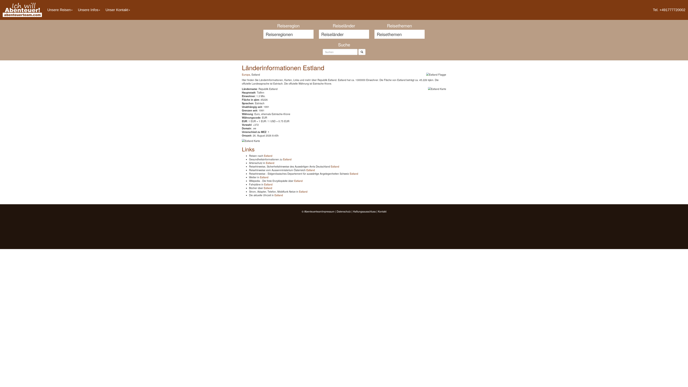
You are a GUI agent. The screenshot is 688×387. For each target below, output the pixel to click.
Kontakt (382, 211)
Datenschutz (344, 211)
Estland (268, 155)
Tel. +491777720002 (669, 10)
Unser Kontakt (117, 10)
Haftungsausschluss (364, 211)
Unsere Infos (88, 10)
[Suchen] (362, 52)
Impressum (328, 211)
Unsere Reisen (59, 10)
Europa (246, 74)
